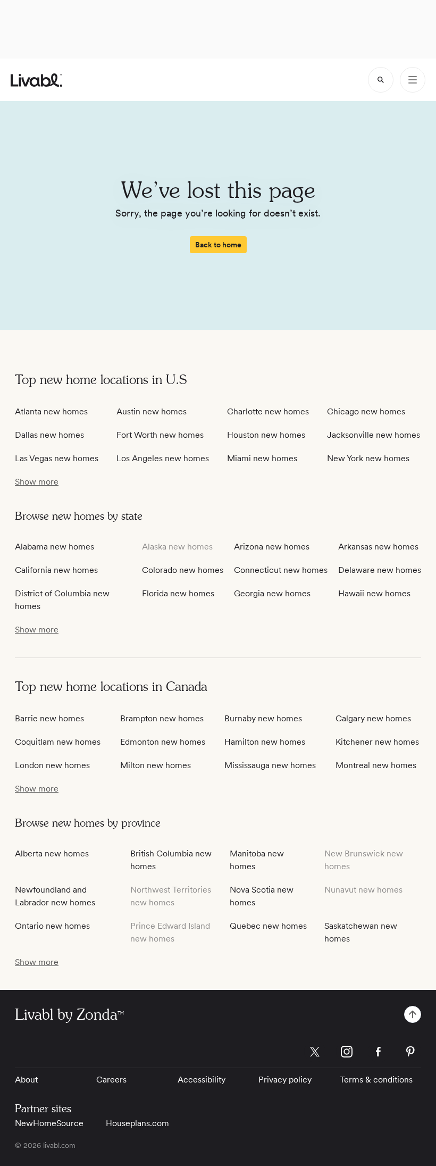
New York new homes (368, 458)
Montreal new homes (376, 765)
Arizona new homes (271, 547)
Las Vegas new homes (56, 458)
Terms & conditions (376, 1080)
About (26, 1080)
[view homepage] (36, 80)
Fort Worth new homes (160, 435)
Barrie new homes (49, 718)
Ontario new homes (52, 926)
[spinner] (380, 80)
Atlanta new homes (51, 411)
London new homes (52, 765)
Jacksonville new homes (373, 435)
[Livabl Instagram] (346, 1051)
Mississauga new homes (270, 765)
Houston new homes (266, 435)
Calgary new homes (373, 718)
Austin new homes (151, 411)
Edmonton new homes (162, 742)
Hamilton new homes (264, 742)
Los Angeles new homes (162, 458)
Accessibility (201, 1080)
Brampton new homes (162, 718)
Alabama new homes (54, 547)
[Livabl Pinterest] (410, 1051)
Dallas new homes (49, 435)
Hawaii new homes (374, 593)
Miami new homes (262, 458)
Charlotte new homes (268, 411)
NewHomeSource (49, 1123)
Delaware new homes (379, 570)
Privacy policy (285, 1080)
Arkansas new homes (378, 547)
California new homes (56, 570)
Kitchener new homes (377, 742)
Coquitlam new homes (57, 742)
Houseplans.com (137, 1123)
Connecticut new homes (281, 570)
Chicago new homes (366, 411)
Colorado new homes (182, 570)
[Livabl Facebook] (378, 1051)
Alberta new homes (52, 853)
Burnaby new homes (263, 718)
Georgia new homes (272, 593)
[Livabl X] (314, 1051)
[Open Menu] (412, 80)
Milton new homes (155, 765)
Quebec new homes (268, 926)
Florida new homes (178, 593)
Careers (111, 1080)
